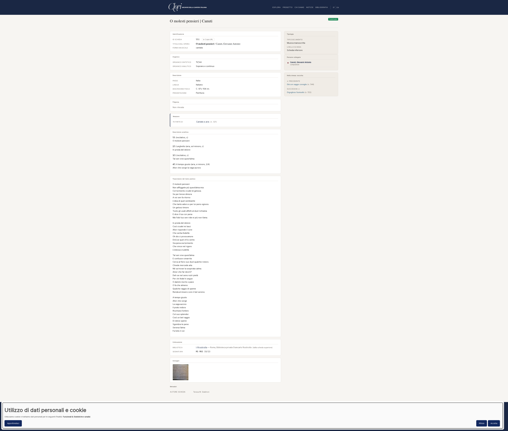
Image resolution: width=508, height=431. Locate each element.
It (334, 7)
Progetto (287, 7)
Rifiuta (481, 423)
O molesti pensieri (205, 43)
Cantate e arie (203, 122)
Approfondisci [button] (13, 423)
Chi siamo (299, 7)
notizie (309, 7)
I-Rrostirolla (201, 347)
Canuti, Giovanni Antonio (228, 43)
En (338, 7)
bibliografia (322, 7)
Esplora (276, 7)
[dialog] (253, 415)
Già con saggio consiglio (300, 84)
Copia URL (208, 39)
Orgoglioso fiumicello (299, 92)
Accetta (494, 423)
